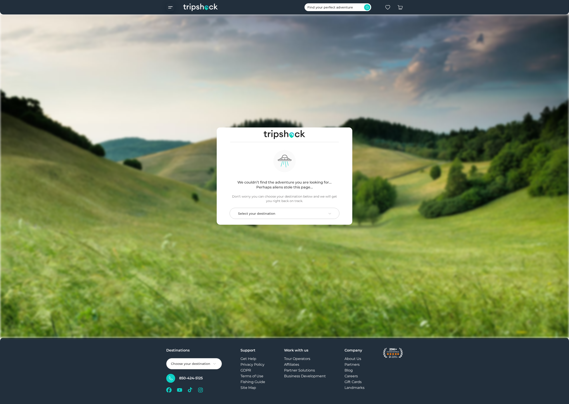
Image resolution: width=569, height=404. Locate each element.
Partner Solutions (299, 370)
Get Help (248, 359)
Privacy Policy (252, 364)
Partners (352, 364)
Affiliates (291, 364)
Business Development (305, 376)
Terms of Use (251, 376)
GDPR (245, 370)
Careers (351, 376)
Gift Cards (353, 382)
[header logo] (196, 7)
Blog (349, 370)
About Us (353, 359)
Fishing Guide (252, 382)
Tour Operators (297, 359)
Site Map (248, 388)
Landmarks (355, 388)
